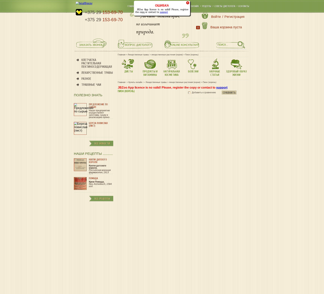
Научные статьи (214, 73)
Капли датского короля (98, 161)
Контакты (243, 6)
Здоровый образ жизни (236, 73)
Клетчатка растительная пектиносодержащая (96, 63)
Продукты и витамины (150, 73)
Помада (93, 178)
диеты (128, 71)
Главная (132, 6)
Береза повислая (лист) (98, 124)
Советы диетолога (225, 6)
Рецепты (207, 6)
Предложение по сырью (98, 106)
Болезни (193, 71)
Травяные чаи (91, 85)
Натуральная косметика (172, 73)
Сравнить (229, 92)
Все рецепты (102, 198)
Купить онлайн (191, 6)
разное (86, 79)
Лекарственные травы (97, 73)
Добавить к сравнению (204, 92)
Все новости (102, 143)
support (164, 12)
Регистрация (234, 17)
